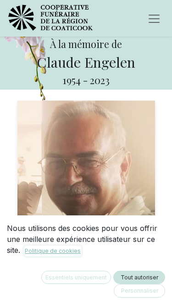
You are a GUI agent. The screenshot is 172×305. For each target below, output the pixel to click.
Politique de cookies (53, 250)
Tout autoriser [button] (139, 277)
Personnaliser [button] (139, 290)
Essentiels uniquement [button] (76, 277)
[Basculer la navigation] (154, 18)
